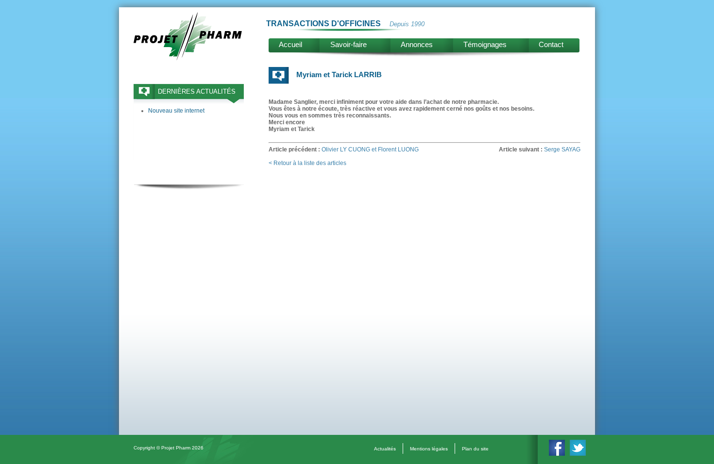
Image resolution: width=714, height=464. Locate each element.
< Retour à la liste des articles (307, 163)
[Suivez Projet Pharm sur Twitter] (578, 453)
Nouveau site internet (176, 110)
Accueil (290, 44)
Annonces (417, 44)
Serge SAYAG (562, 149)
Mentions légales (429, 448)
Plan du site (475, 448)
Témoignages (485, 44)
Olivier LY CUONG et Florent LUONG (370, 149)
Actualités (385, 448)
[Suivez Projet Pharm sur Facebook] (557, 453)
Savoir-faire (348, 44)
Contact (551, 44)
